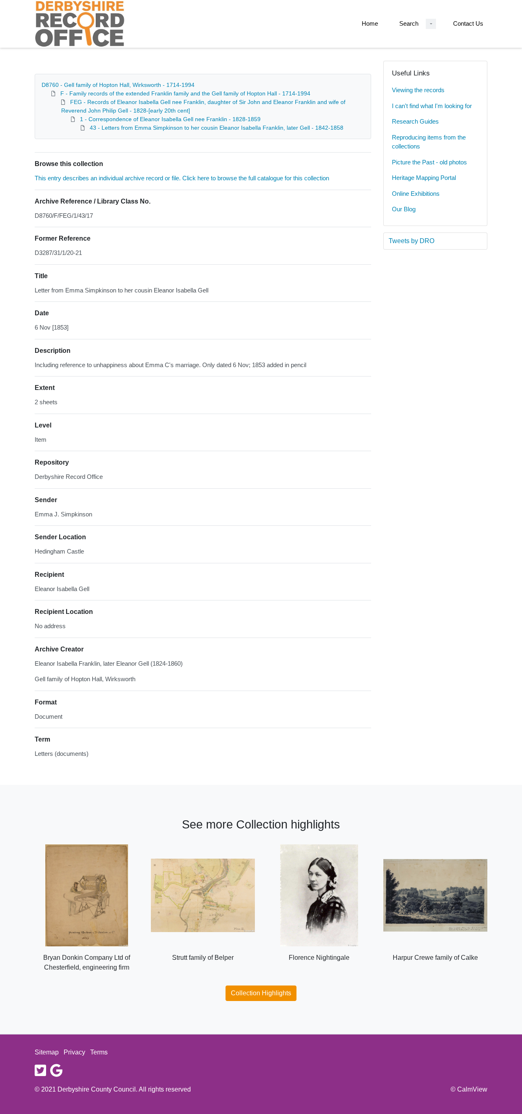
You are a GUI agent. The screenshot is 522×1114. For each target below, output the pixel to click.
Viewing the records (418, 89)
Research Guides (415, 121)
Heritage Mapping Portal (424, 177)
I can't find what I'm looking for (432, 105)
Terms (99, 1052)
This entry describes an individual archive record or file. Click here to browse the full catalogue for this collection (182, 178)
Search (408, 23)
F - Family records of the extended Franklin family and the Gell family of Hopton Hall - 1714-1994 (185, 93)
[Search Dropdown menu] (431, 24)
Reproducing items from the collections (429, 142)
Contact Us (468, 23)
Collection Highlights (261, 993)
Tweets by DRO (411, 240)
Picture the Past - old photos (429, 162)
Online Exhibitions (416, 193)
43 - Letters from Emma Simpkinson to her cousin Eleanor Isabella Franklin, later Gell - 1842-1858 (216, 127)
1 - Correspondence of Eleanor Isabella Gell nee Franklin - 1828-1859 (170, 119)
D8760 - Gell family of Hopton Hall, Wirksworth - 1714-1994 (118, 85)
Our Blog (404, 209)
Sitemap (47, 1052)
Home (370, 23)
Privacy (74, 1052)
